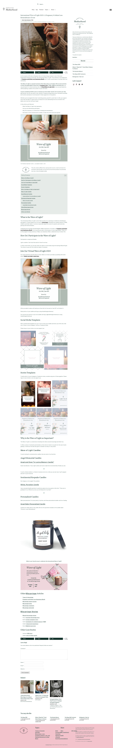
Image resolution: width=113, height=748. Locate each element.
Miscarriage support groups (29, 601)
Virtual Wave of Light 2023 (47, 87)
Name (22, 662)
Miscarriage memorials (28, 607)
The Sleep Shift (76, 64)
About (52, 9)
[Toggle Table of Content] (64, 175)
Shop (33, 9)
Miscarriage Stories (25, 209)
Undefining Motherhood (80, 737)
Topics (46, 9)
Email (22, 665)
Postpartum (58, 732)
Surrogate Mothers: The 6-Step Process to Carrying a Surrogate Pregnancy (56, 701)
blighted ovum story (31, 626)
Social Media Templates (26, 184)
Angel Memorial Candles (26, 194)
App (37, 9)
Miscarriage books (27, 603)
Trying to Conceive (40, 730)
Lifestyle (57, 737)
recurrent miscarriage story (32, 617)
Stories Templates (25, 187)
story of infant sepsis (31, 635)
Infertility (37, 732)
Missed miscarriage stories (29, 615)
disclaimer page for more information (84, 739)
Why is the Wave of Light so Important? (30, 189)
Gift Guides (74, 730)
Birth (56, 730)
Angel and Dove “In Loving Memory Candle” (32, 196)
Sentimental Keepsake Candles (28, 198)
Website (22, 669)
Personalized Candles (26, 202)
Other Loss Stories (25, 211)
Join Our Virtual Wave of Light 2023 (29, 182)
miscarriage (45, 222)
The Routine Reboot (78, 71)
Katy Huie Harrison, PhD (27, 20)
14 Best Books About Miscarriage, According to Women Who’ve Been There (27, 697)
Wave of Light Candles (26, 191)
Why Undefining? (65, 732)
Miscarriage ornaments (28, 605)
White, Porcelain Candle (28, 200)
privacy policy (89, 741)
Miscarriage (31, 594)
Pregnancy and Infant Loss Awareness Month (33, 79)
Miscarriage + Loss (40, 734)
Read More (75, 57)
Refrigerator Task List (78, 76)
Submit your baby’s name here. (31, 256)
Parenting (57, 734)
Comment (23, 648)
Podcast (41, 9)
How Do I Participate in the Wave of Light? (31, 180)
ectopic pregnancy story (32, 619)
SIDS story (29, 633)
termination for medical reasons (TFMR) (36, 621)
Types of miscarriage (28, 597)
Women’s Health (59, 735)
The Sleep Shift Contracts (79, 74)
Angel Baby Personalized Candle (29, 205)
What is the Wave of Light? (27, 178)
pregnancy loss (44, 85)
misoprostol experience (32, 623)
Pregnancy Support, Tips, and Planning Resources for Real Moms (42, 737)
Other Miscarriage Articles (27, 207)
